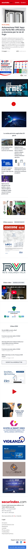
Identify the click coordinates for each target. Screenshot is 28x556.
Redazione (5, 526)
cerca (23, 2)
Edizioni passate (19, 222)
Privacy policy (5, 530)
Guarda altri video (18, 282)
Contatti (4, 528)
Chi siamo (4, 523)
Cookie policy (5, 532)
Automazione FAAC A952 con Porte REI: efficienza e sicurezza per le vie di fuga (13, 31)
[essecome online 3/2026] (14, 254)
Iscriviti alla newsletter (14, 362)
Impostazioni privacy (7, 533)
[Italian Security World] (14, 126)
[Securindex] (7, 2)
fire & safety (5, 24)
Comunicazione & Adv (8, 524)
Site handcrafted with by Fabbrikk (11, 516)
